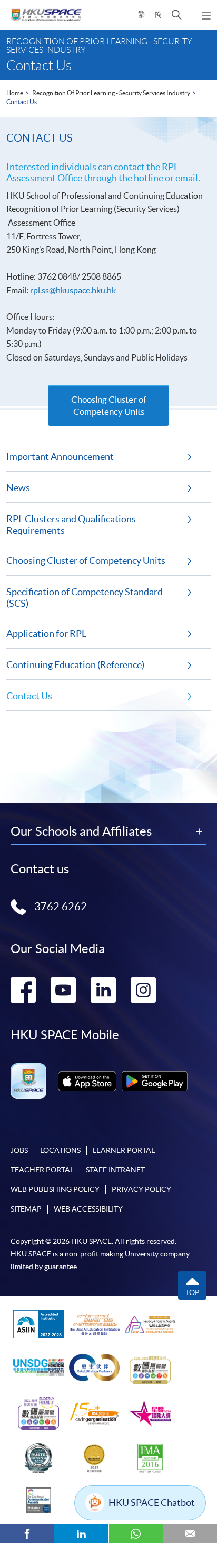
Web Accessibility (88, 1209)
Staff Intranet (115, 1170)
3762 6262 (60, 906)
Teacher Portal (42, 1170)
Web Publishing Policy (55, 1189)
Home (14, 92)
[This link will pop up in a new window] (87, 1081)
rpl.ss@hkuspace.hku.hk (73, 290)
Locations (60, 1150)
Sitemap (26, 1209)
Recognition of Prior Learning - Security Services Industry (111, 92)
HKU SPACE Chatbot (151, 1502)
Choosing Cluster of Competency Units (108, 405)
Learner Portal (124, 1150)
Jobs (19, 1150)
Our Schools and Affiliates (81, 831)
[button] (176, 15)
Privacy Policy (141, 1189)
